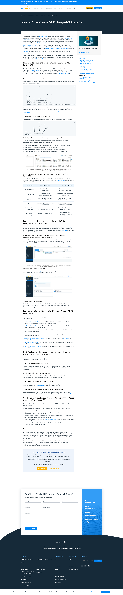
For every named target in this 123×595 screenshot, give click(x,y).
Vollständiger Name (28, 501)
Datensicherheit (61, 180)
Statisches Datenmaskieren (86, 61)
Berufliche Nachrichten (59, 576)
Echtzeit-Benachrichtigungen (30, 329)
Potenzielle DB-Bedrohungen (60, 579)
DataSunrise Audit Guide (42, 58)
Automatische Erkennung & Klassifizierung (33, 321)
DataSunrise (70, 227)
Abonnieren (98, 560)
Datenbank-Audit (43, 36)
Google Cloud (39, 572)
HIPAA (68, 338)
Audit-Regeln (39, 271)
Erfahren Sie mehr (83, 52)
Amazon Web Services (41, 569)
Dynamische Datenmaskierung (31, 342)
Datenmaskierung (24, 569)
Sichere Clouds (39, 562)
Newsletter (84, 556)
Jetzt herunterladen (54, 468)
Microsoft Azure (40, 566)
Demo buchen (89, 8)
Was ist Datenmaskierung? (85, 58)
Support (42, 8)
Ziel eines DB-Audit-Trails (85, 63)
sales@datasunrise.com (90, 508)
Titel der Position (46, 507)
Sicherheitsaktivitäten (34, 70)
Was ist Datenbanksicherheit (86, 69)
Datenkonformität (24, 579)
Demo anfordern (42, 468)
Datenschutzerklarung (93, 591)
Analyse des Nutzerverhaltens (31, 334)
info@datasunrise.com (90, 502)
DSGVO (65, 338)
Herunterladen (98, 8)
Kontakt (56, 569)
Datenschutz (68, 393)
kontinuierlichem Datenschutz (44, 42)
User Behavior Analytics (63, 73)
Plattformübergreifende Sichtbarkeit (32, 346)
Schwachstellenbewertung (26, 582)
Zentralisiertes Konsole (73, 569)
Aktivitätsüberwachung (25, 562)
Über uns (57, 559)
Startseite (23, 15)
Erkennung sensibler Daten (26, 576)
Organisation (27, 507)
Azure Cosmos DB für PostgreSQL (31, 45)
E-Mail (63, 501)
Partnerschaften (58, 566)
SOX (30, 339)
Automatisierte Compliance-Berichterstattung (34, 338)
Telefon (44, 501)
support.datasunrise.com (90, 515)
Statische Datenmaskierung (27, 573)
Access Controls (40, 53)
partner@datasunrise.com (90, 522)
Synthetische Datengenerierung (87, 73)
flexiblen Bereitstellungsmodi (45, 444)
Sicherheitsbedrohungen (50, 419)
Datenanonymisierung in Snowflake (87, 82)
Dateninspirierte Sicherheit (26, 585)
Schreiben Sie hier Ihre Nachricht (32, 517)
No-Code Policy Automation (30, 325)
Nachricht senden (31, 528)
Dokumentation (72, 566)
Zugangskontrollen (40, 385)
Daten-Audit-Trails (84, 65)
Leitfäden (71, 559)
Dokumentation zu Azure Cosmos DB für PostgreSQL (57, 48)
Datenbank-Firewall (24, 566)
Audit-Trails (64, 230)
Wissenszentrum (30, 15)
